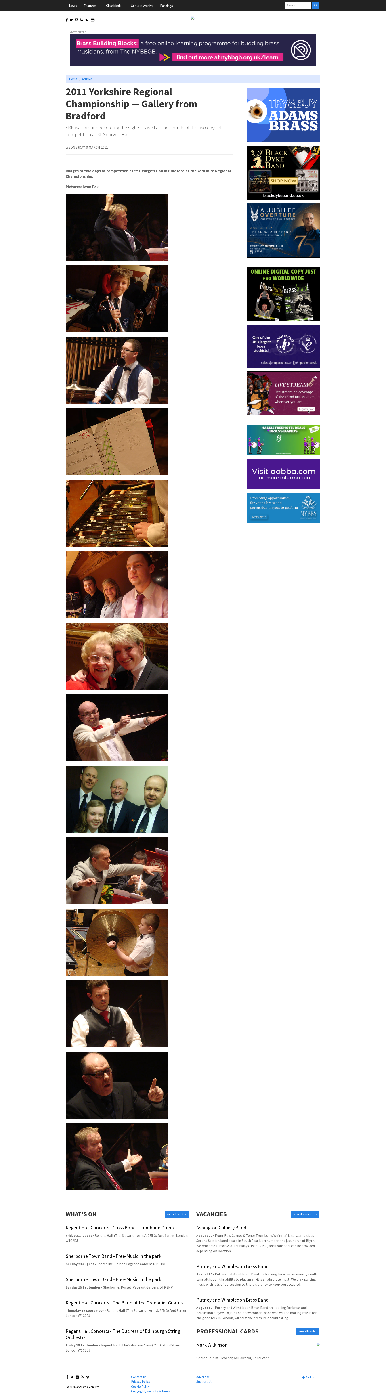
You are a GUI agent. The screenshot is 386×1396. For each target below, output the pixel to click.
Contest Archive (142, 6)
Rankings (166, 6)
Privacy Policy (140, 1381)
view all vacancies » (305, 1214)
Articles (87, 79)
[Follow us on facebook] (67, 20)
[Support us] (92, 20)
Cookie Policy (140, 1386)
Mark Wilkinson (212, 1345)
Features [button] (90, 6)
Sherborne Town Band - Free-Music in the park (113, 1256)
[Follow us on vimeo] (87, 20)
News (73, 6)
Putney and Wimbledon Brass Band (232, 1266)
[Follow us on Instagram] (76, 20)
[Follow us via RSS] (81, 20)
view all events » (176, 1214)
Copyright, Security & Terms (150, 1391)
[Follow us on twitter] (71, 20)
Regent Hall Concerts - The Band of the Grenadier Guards (124, 1303)
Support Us (204, 1381)
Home (73, 79)
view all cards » (308, 1331)
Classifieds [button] (114, 6)
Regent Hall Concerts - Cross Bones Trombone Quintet (121, 1227)
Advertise (203, 1377)
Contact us (139, 1377)
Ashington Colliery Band (221, 1227)
